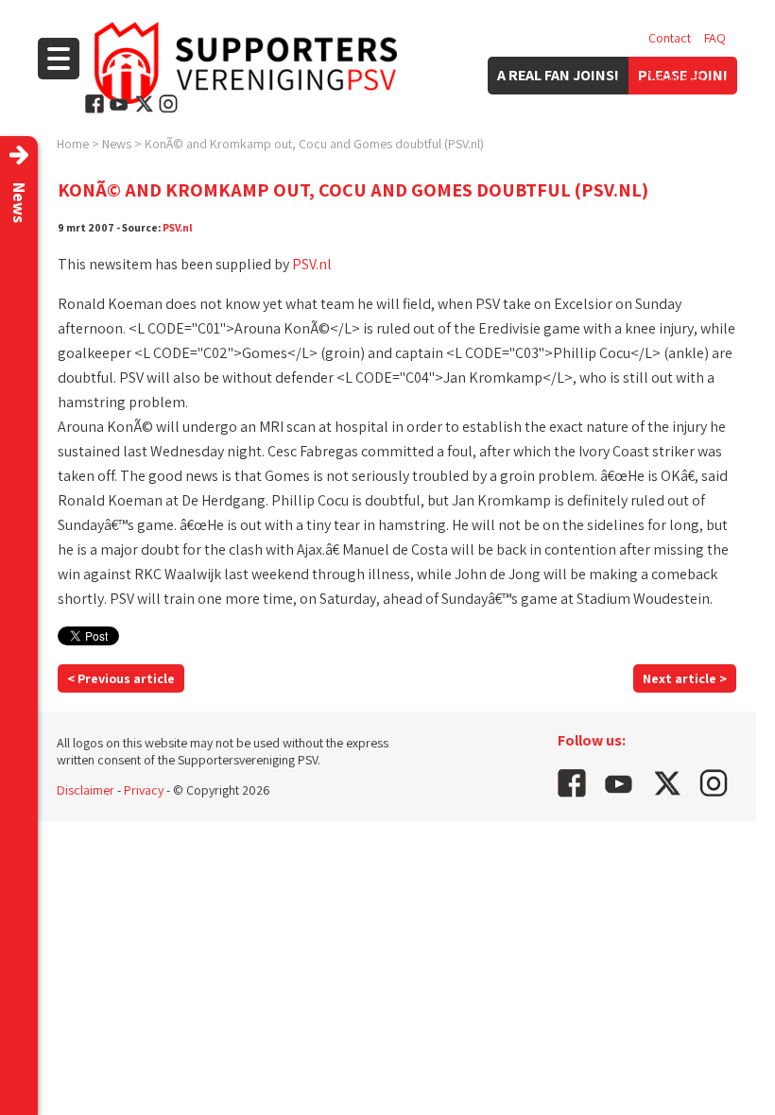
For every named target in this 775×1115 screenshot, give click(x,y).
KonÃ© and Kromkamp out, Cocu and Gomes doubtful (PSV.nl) (314, 143)
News (116, 143)
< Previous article (121, 678)
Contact (669, 37)
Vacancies (675, 75)
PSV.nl (178, 227)
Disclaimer (85, 789)
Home (73, 143)
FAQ (715, 37)
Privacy (144, 789)
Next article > (685, 678)
